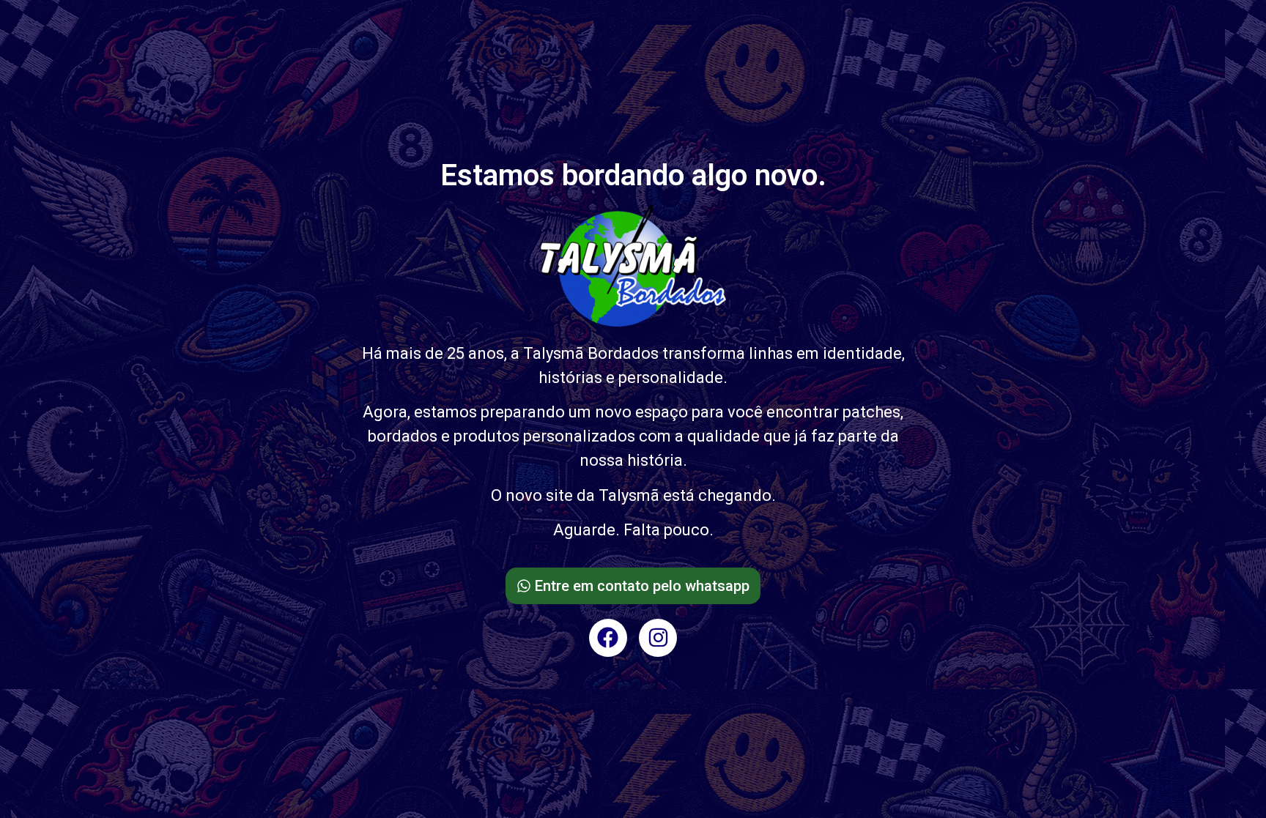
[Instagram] (658, 638)
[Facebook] (608, 638)
